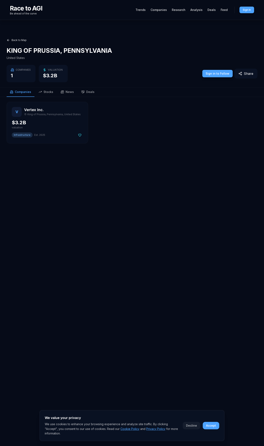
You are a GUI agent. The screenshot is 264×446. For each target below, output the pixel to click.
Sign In (247, 9)
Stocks (48, 92)
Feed (224, 10)
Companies (159, 10)
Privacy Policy (155, 429)
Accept (211, 425)
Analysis (196, 10)
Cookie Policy (129, 429)
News (70, 92)
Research (178, 10)
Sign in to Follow (217, 73)
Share (248, 74)
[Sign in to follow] (80, 135)
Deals (211, 10)
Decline (191, 425)
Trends (141, 10)
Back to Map (19, 40)
